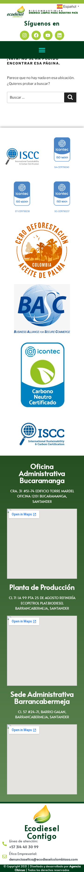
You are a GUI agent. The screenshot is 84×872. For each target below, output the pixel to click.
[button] (42, 50)
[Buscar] (70, 97)
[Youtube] (47, 35)
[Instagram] (24, 35)
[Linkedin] (59, 35)
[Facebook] (36, 35)
